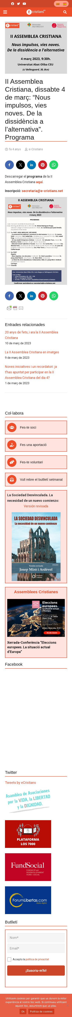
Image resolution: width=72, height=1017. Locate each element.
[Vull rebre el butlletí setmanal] (13, 479)
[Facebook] (13, 4)
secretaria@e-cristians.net (42, 191)
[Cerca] (65, 12)
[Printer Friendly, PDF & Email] (15, 307)
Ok (23, 1011)
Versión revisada (36, 506)
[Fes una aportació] (13, 444)
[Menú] (5, 12)
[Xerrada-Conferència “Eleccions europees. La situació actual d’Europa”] (36, 602)
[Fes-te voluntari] (13, 462)
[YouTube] (24, 4)
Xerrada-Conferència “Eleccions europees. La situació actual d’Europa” (31, 647)
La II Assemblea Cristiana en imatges (32, 352)
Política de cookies (41, 1011)
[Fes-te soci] (13, 427)
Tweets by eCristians (20, 783)
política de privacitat (37, 959)
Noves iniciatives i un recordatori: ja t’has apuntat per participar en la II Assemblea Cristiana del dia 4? (31, 372)
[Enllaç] (35, 12)
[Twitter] (18, 4)
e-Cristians (36, 149)
